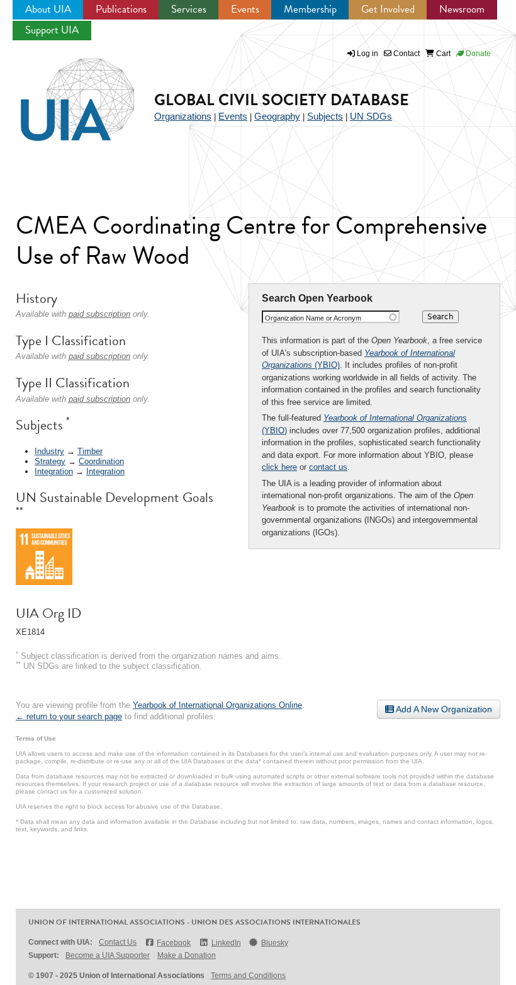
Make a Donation (186, 955)
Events (245, 9)
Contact (405, 53)
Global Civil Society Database (281, 99)
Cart (442, 53)
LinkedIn (225, 942)
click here (279, 467)
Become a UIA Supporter (107, 955)
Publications (121, 9)
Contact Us (118, 942)
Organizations (182, 116)
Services (188, 9)
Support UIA (52, 30)
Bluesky (274, 942)
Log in (367, 53)
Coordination (101, 461)
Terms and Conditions (248, 975)
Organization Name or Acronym (313, 318)
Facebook (174, 942)
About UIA (48, 9)
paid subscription (99, 314)
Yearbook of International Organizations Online (217, 705)
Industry (49, 451)
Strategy (50, 461)
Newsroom (462, 9)
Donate (477, 53)
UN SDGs (371, 116)
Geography (277, 116)
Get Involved (388, 9)
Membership (310, 9)
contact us (328, 467)
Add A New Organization (443, 709)
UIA (63, 92)
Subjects (325, 116)
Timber (90, 451)
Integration (54, 471)
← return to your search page (69, 716)
